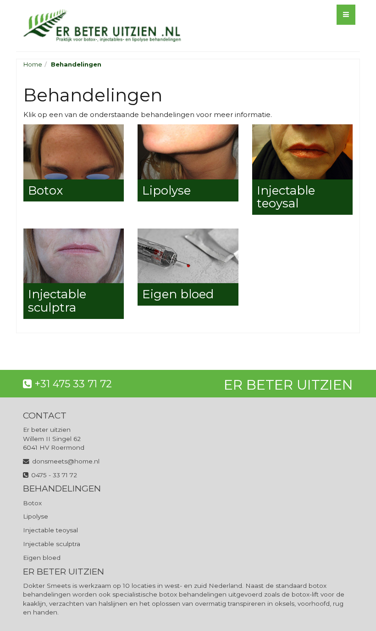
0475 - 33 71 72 (54, 475)
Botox (32, 503)
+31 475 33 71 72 (73, 384)
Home (32, 64)
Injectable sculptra (51, 543)
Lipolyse (35, 516)
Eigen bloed (42, 557)
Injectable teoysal (50, 530)
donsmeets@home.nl (66, 461)
